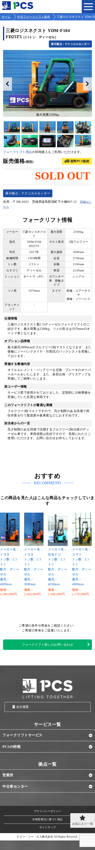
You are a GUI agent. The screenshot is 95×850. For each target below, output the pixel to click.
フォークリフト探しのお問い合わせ (47, 644)
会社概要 (22, 707)
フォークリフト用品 (17, 152)
